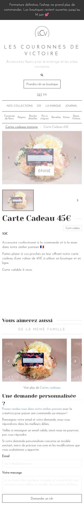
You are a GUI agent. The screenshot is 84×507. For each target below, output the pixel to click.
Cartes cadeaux (50, 387)
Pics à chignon (44, 117)
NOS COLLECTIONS (20, 106)
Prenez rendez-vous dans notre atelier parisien (32, 409)
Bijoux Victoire (76, 117)
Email (5, 456)
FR (38, 95)
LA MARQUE (53, 106)
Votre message (12, 472)
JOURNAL (71, 106)
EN (45, 95)
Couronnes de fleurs (9, 117)
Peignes (21, 117)
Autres (66, 117)
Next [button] (75, 361)
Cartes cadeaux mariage (21, 127)
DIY (39, 106)
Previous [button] (8, 361)
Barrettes (56, 117)
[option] (34, 360)
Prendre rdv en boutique (42, 84)
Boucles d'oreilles (32, 117)
